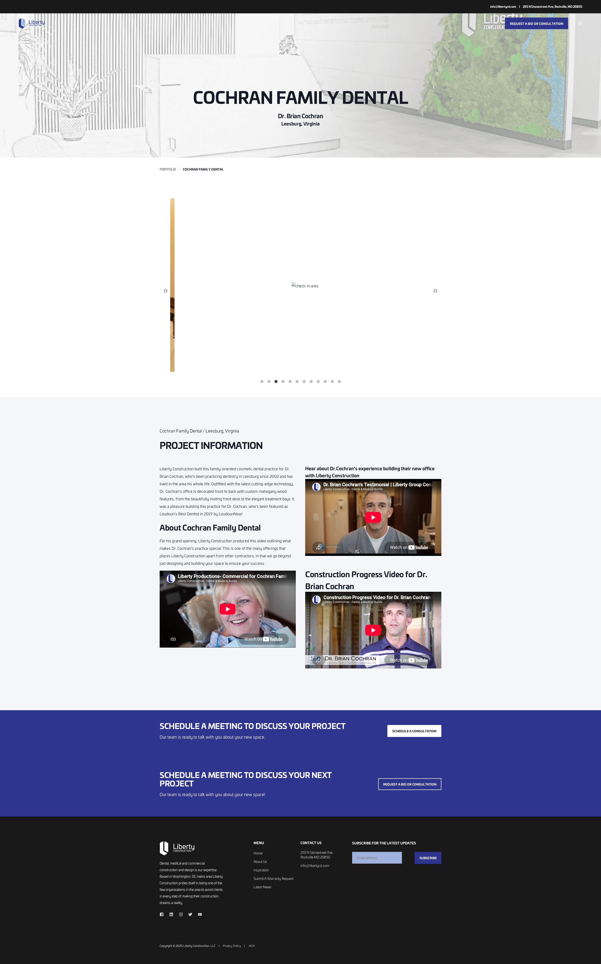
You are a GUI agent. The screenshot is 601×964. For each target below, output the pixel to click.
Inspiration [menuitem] (261, 870)
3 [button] (276, 381)
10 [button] (325, 381)
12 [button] (339, 381)
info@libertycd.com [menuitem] (503, 6)
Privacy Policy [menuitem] (232, 945)
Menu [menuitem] (259, 843)
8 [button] (311, 381)
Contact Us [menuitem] (311, 843)
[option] (300, 285)
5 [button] (290, 381)
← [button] (165, 291)
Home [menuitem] (258, 853)
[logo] (177, 848)
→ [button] (435, 291)
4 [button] (283, 381)
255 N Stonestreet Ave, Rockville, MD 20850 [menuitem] (552, 6)
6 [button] (297, 381)
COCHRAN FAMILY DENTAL (203, 169)
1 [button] (261, 381)
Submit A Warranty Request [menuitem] (273, 878)
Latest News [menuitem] (262, 887)
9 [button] (318, 381)
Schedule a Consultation (414, 731)
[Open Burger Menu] (580, 23)
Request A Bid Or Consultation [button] (536, 23)
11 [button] (332, 381)
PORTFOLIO (168, 169)
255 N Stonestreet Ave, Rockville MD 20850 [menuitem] (316, 854)
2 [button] (268, 381)
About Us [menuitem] (260, 861)
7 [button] (304, 381)
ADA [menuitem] (252, 945)
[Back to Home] (32, 23)
